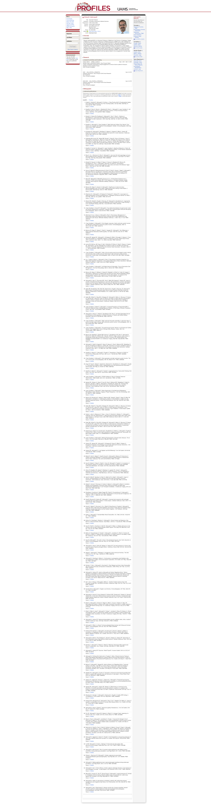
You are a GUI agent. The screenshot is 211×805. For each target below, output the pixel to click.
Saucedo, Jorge (137, 55)
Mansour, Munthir (138, 46)
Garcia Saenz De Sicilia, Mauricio (138, 64)
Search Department (139, 70)
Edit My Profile (70, 23)
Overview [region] (86, 36)
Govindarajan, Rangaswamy (137, 67)
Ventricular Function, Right (139, 27)
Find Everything (70, 20)
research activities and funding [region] (93, 60)
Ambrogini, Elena (138, 62)
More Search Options (73, 49)
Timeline (91, 100)
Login (119, 96)
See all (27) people (138, 47)
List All (85, 100)
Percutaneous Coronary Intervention (139, 30)
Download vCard (93, 33)
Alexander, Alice (138, 61)
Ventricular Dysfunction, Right (139, 32)
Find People (69, 18)
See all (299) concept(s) (139, 39)
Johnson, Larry (137, 69)
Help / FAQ (69, 27)
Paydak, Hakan (137, 43)
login (119, 95)
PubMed (92, 106)
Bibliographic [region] (87, 89)
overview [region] (86, 38)
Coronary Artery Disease (137, 36)
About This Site (70, 21)
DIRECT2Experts (70, 26)
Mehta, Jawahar (137, 53)
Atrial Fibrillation (137, 35)
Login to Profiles (70, 24)
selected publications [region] (90, 91)
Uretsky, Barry (137, 44)
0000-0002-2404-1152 (94, 31)
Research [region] (86, 57)
